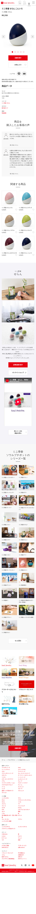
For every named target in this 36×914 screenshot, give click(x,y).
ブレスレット (21, 786)
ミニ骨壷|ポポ (22, 492)
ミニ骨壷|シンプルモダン (8, 477)
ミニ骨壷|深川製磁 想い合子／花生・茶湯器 (26, 601)
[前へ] (3, 36)
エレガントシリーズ (22, 779)
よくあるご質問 (5, 845)
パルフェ (4, 803)
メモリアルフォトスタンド (24, 809)
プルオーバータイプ (22, 783)
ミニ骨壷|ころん (5, 524)
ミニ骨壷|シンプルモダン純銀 (26, 617)
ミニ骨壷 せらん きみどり (25, 230)
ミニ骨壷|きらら (5, 632)
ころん (3, 813)
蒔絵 (19, 811)
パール (3, 786)
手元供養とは (21, 853)
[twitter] (22, 865)
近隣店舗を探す (18, 365)
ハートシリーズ (21, 777)
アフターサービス (22, 845)
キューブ (20, 781)
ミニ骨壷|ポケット (6, 585)
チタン (3, 771)
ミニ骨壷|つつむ (5, 555)
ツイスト (4, 777)
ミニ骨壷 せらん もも (7, 207)
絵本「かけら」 (6, 704)
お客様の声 (5, 716)
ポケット (20, 815)
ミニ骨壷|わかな (23, 524)
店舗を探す (18, 58)
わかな (19, 807)
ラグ (3, 840)
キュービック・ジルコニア (24, 773)
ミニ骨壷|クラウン (6, 617)
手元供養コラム (23, 704)
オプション (4, 792)
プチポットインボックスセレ (24, 800)
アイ (19, 803)
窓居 (19, 840)
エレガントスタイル (22, 826)
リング (3, 788)
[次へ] (32, 36)
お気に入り (18, 65)
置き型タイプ (5, 108)
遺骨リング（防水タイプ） (8, 790)
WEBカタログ (5, 847)
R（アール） (4, 838)
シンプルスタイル (6, 826)
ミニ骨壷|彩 (4, 600)
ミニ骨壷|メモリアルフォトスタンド (26, 508)
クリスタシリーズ (6, 767)
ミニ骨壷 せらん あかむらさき (9, 253)
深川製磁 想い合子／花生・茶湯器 (9, 816)
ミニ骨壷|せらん (23, 539)
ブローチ (20, 788)
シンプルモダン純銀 (6, 821)
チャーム (20, 784)
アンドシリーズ (21, 771)
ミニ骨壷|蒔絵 (22, 585)
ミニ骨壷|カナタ (5, 539)
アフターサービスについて (9, 691)
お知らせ (20, 856)
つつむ (19, 802)
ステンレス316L (22, 769)
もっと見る (18, 641)
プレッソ (20, 838)
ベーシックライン (6, 769)
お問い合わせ (21, 847)
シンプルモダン (5, 798)
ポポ (3, 809)
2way (19, 767)
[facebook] (29, 865)
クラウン (20, 819)
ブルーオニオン (5, 819)
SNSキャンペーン (22, 858)
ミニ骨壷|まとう (22, 570)
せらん (3, 802)
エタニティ (4, 775)
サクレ (19, 798)
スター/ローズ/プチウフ (7, 779)
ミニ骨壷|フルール (6, 507)
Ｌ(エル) (3, 836)
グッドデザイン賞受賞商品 (8, 858)
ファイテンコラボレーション (8, 783)
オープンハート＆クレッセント (25, 775)
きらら (3, 800)
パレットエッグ (21, 805)
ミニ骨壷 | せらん (6, 103)
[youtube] (33, 865)
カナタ (3, 807)
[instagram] (25, 865)
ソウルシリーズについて (26, 689)
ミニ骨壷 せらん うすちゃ (8, 230)
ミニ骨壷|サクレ (22, 477)
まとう (3, 811)
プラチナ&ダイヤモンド (7, 784)
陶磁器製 (4, 113)
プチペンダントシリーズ (7, 773)
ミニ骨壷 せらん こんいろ (25, 253)
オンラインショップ (18, 372)
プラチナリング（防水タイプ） (8, 828)
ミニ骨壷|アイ (22, 555)
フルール (4, 805)
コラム (3, 855)
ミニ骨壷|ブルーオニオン (8, 570)
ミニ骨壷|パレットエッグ (7, 492)
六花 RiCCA (4, 834)
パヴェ (3, 781)
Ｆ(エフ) (20, 836)
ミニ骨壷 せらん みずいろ (25, 207)
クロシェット (21, 790)
